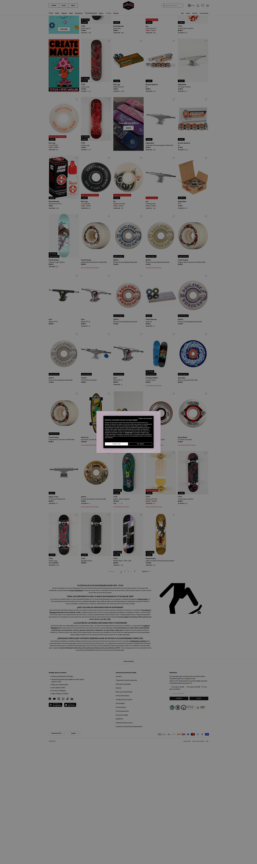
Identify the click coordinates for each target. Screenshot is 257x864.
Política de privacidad (145, 418)
